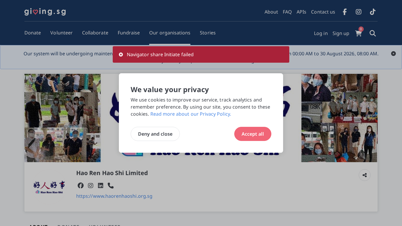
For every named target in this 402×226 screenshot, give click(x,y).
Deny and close (155, 134)
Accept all (253, 134)
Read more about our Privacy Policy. (190, 114)
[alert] (201, 54)
